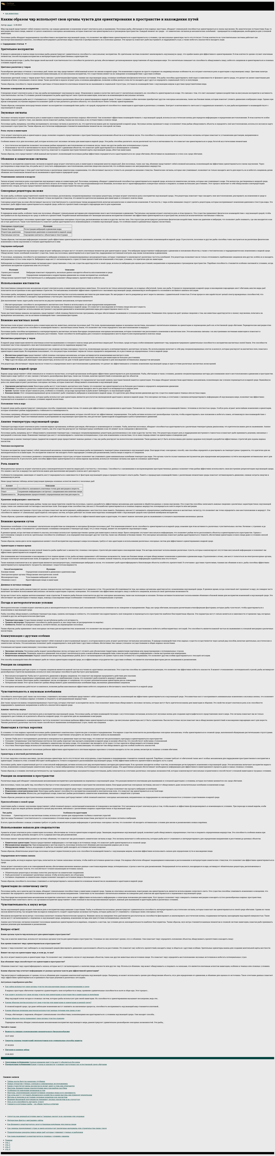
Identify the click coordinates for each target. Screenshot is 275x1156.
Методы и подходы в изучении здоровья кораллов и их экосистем (37, 1097)
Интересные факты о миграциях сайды (25, 1120)
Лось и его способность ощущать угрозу (25, 1102)
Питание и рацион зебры (17, 1049)
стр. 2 (7, 1145)
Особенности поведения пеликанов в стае (26, 1090)
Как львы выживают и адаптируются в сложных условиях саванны (38, 1136)
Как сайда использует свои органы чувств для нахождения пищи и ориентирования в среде (47, 986)
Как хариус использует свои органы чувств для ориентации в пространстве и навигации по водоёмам (52, 994)
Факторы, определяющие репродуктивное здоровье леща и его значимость (41, 1092)
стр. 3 (7, 1147)
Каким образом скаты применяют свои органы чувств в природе (34, 1018)
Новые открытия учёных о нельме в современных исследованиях (37, 1083)
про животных (11, 13)
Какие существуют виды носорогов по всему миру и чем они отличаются (41, 1086)
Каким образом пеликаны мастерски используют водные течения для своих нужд (42, 1010)
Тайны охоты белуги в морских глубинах (26, 1081)
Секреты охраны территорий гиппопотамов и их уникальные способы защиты (43, 1040)
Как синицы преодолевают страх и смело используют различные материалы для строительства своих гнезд (57, 1128)
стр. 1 (7, 1142)
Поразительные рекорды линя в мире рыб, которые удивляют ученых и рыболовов (45, 1132)
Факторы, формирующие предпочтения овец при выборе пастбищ (37, 1088)
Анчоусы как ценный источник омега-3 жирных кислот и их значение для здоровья (45, 1116)
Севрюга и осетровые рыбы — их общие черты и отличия (33, 1104)
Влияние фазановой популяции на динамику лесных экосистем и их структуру (43, 1099)
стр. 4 (7, 1149)
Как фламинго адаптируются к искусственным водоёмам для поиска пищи (41, 1124)
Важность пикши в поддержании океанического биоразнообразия (37, 1031)
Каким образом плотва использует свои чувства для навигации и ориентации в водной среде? (48, 1002)
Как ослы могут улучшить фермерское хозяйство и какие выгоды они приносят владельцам (49, 1095)
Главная (8, 1140)
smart (9, 25)
